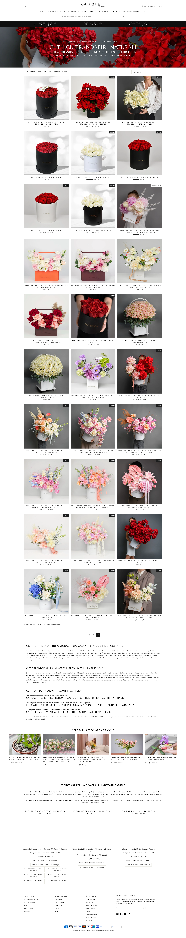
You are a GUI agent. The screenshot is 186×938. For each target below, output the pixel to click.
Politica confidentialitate (31, 899)
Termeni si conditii (29, 896)
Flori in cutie (89, 902)
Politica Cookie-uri (29, 902)
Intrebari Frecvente (61, 896)
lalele (70, 658)
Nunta (84, 12)
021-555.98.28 (148, 6)
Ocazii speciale (104, 12)
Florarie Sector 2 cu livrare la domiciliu (33, 875)
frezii (85, 658)
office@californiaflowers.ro (48, 860)
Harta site (27, 911)
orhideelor (111, 677)
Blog (56, 911)
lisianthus (76, 658)
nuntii (79, 653)
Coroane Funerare (131, 12)
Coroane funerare (91, 914)
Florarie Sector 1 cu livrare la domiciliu (33, 869)
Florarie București (91, 918)
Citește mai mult (16, 763)
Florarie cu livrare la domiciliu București (45, 865)
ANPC (26, 905)
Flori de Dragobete (91, 896)
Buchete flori (74, 12)
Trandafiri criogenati (92, 905)
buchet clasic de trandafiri (77, 677)
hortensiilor (123, 677)
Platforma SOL (28, 908)
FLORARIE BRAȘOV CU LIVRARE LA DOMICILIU (92, 812)
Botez (92, 12)
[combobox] (93, 16)
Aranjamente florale (56, 12)
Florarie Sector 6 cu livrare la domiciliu (57, 881)
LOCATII (41, 12)
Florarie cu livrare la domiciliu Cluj (138, 865)
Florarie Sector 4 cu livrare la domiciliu (57, 869)
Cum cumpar (59, 899)
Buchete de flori (90, 899)
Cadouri (116, 12)
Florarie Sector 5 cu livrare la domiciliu (57, 875)
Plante (144, 12)
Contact (57, 908)
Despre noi (58, 905)
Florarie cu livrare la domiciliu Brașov (92, 867)
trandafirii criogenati (72, 680)
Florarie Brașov (90, 921)
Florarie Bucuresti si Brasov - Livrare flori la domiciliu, (90, 930)
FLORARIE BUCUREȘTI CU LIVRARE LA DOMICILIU (45, 812)
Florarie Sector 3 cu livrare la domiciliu (33, 881)
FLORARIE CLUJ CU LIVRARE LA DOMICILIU (138, 812)
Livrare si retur (59, 902)
